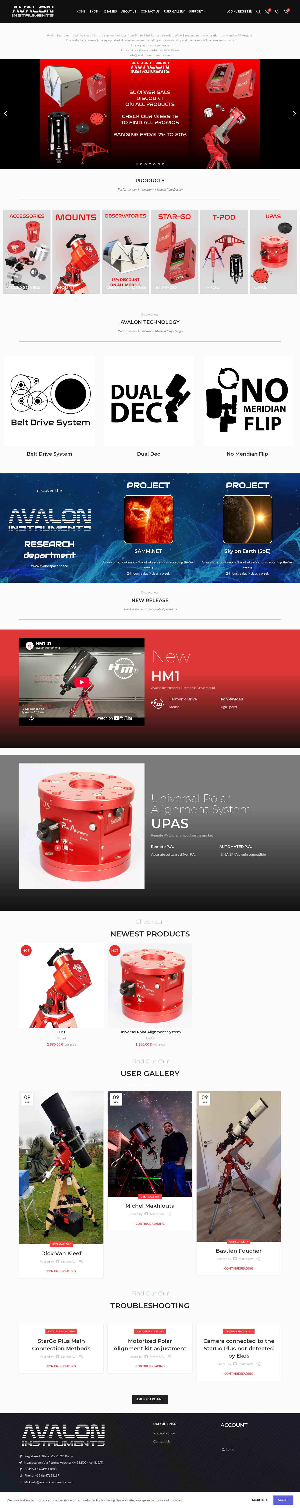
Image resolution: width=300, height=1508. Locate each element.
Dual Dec (148, 454)
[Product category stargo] (174, 252)
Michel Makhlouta (150, 1206)
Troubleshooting (61, 1331)
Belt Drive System (49, 454)
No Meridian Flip (247, 454)
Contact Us (161, 1441)
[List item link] (83, 1475)
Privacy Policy (164, 1433)
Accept (283, 1500)
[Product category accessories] (26, 252)
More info (260, 1500)
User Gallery (61, 1244)
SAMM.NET (148, 551)
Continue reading (61, 1271)
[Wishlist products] (277, 11)
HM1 (61, 1032)
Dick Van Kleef (61, 1253)
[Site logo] (33, 11)
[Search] (258, 11)
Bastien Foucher (239, 1251)
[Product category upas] (273, 252)
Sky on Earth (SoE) (247, 551)
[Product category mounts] (75, 252)
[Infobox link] (182, 703)
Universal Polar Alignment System (150, 1032)
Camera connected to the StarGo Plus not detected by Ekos (238, 1348)
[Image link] (63, 1435)
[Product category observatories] (125, 252)
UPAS (150, 1038)
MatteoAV (68, 1261)
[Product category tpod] (223, 252)
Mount (61, 1038)
